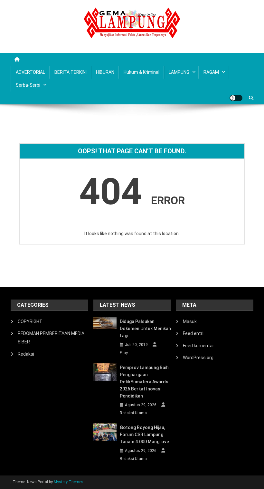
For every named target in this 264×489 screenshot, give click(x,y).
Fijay (124, 352)
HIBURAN (105, 72)
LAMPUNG (179, 72)
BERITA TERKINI (70, 72)
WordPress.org (198, 357)
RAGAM (211, 72)
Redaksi (26, 354)
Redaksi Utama (133, 413)
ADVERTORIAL (30, 72)
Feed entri (193, 333)
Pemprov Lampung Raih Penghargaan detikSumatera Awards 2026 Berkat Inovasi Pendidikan (144, 381)
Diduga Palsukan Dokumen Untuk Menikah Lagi (145, 328)
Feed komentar (198, 345)
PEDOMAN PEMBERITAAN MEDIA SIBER (51, 337)
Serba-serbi (28, 85)
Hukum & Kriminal (141, 72)
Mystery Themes (68, 482)
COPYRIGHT (30, 321)
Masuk (190, 321)
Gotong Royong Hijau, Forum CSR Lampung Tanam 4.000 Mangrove (144, 434)
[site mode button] (236, 98)
